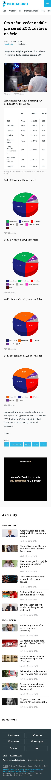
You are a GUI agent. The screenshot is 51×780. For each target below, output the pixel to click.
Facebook (14, 735)
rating (27, 444)
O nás (5, 755)
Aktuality (12, 11)
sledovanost (17, 444)
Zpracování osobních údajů (14, 760)
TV (20, 11)
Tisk (43, 11)
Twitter (39, 735)
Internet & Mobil (31, 11)
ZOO (43, 444)
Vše (4, 11)
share (35, 444)
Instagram (38, 742)
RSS (15, 748)
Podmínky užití (16, 755)
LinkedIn (15, 742)
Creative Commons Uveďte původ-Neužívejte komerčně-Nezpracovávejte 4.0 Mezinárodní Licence (23, 770)
